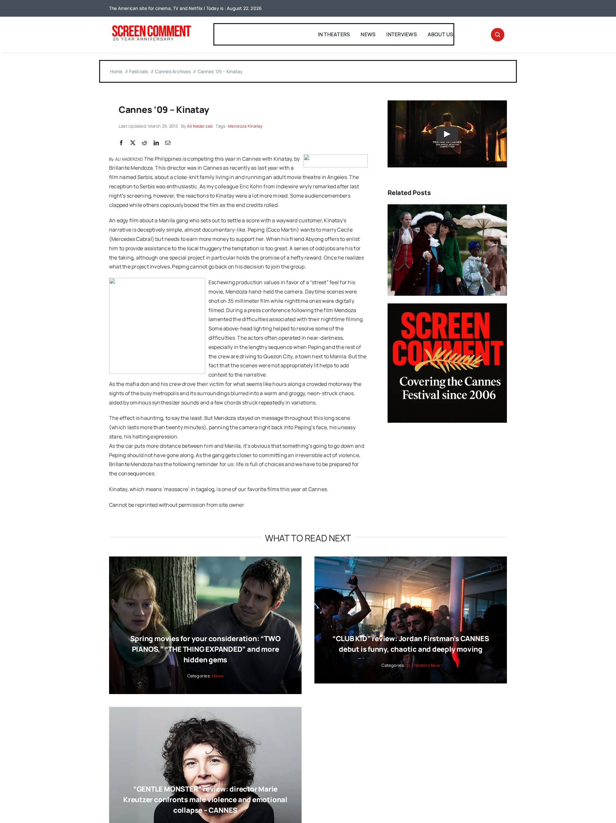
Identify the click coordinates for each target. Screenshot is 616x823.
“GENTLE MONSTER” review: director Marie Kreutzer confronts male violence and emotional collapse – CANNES (205, 799)
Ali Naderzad (199, 126)
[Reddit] (144, 143)
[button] (392, 250)
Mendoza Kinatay (245, 126)
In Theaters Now (423, 665)
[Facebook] (121, 143)
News (217, 676)
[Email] (168, 143)
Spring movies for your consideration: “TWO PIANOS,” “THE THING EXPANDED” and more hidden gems (205, 649)
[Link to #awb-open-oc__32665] (497, 34)
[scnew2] (151, 26)
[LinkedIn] (156, 143)
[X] (133, 143)
